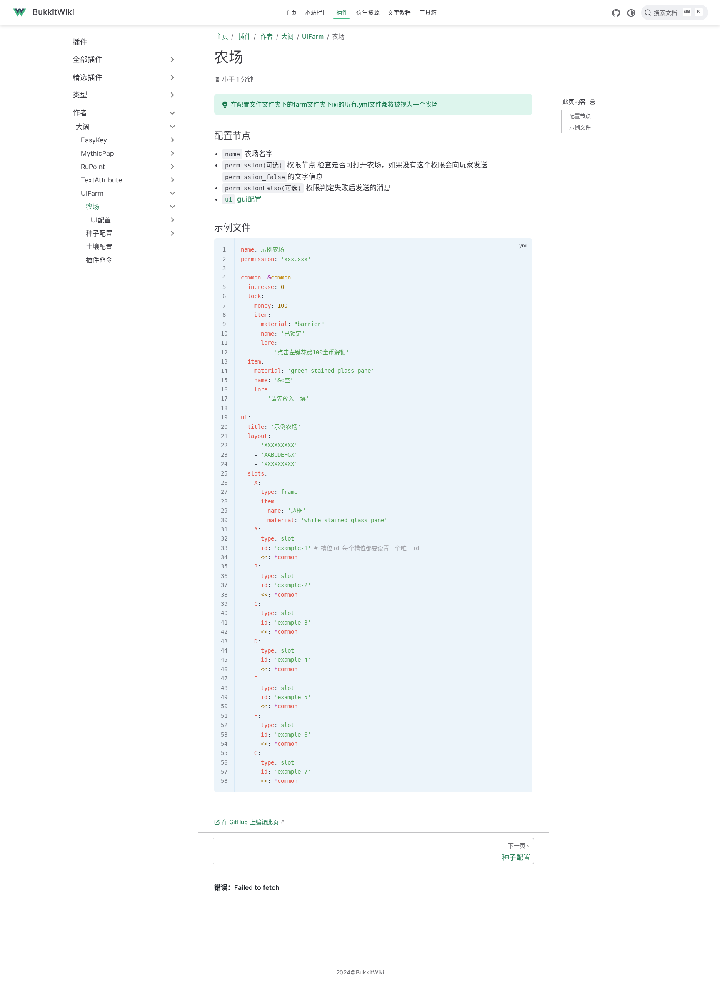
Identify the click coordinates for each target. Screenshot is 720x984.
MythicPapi (98, 153)
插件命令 (99, 260)
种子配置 (99, 233)
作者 (80, 112)
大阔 (82, 126)
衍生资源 (368, 12)
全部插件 (87, 59)
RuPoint (93, 166)
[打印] (592, 102)
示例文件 (580, 127)
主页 (291, 12)
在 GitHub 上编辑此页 (250, 821)
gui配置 (243, 199)
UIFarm (92, 193)
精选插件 (87, 77)
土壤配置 (99, 246)
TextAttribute (101, 180)
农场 (92, 206)
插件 (342, 12)
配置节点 (580, 115)
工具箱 (428, 12)
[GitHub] (616, 13)
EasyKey (94, 140)
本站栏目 (316, 12)
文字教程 (399, 12)
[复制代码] (521, 249)
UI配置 (101, 220)
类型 (80, 94)
